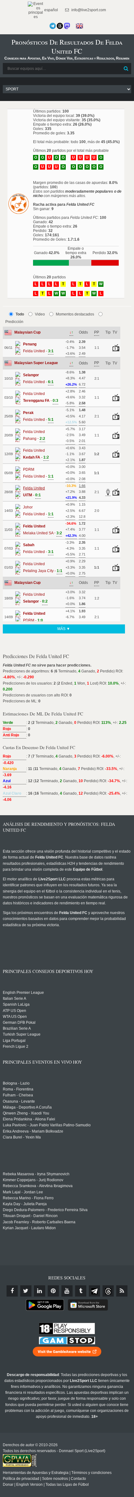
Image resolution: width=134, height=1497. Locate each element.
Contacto (78, 1478)
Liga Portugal (14, 1040)
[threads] (108, 1291)
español (50, 10)
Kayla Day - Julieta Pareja (25, 1204)
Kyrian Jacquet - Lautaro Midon (29, 1228)
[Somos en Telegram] (53, 26)
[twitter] (25, 1291)
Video (40, 314)
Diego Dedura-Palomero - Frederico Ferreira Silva (45, 1210)
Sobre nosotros (55, 1478)
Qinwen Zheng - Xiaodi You (26, 1113)
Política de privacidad (21, 1478)
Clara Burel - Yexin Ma (22, 1137)
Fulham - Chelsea (18, 1095)
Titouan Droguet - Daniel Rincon (30, 1216)
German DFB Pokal (19, 1022)
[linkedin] (39, 1291)
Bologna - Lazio (16, 1083)
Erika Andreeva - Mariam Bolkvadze (33, 1131)
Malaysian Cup (27, 332)
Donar (8, 1484)
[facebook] (12, 1291)
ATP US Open (14, 1010)
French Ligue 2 (15, 1046)
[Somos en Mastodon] (67, 26)
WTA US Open (15, 1016)
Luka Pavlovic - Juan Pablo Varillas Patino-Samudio (47, 1125)
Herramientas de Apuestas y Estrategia (36, 1473)
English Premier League (23, 992)
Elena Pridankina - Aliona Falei (29, 1119)
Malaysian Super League (36, 363)
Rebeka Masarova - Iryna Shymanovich (36, 1174)
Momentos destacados (75, 314)
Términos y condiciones (91, 1473)
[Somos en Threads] (60, 26)
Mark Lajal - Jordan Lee (23, 1192)
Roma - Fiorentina (18, 1089)
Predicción (14, 322)
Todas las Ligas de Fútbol (67, 1484)
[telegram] (94, 1291)
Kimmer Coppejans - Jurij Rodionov (33, 1180)
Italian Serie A (14, 998)
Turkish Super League (22, 1034)
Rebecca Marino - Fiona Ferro (28, 1198)
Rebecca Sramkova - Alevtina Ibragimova (38, 1186)
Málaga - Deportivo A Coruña (27, 1107)
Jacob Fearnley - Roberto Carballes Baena (39, 1222)
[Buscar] (126, 68)
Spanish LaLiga (16, 1004)
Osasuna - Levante (19, 1101)
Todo (20, 314)
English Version (29, 1484)
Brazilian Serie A (17, 1028)
